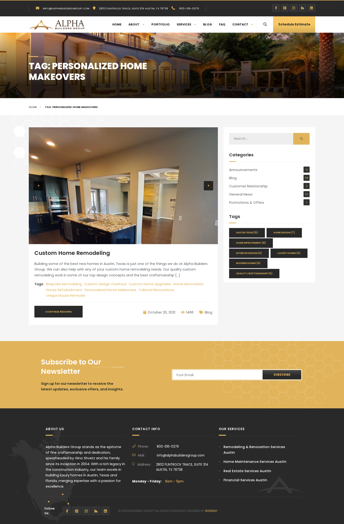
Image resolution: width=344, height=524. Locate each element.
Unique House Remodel (65, 295)
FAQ (222, 24)
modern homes (248, 263)
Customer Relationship (248, 186)
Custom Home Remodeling (72, 253)
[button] (38, 185)
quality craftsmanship (254, 273)
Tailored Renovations (156, 290)
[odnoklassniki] (302, 8)
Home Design (284, 232)
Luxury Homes (289, 253)
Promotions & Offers (246, 202)
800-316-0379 (189, 8)
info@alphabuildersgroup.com (66, 8)
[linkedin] (311, 8)
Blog (207, 24)
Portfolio (160, 24)
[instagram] (293, 8)
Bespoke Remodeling (64, 284)
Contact (240, 24)
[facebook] (276, 8)
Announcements (243, 170)
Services (184, 24)
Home (116, 24)
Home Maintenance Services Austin (254, 461)
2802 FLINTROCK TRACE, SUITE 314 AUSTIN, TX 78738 (182, 467)
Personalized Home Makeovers (110, 290)
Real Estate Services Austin (247, 471)
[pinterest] (285, 8)
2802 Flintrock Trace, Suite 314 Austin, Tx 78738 (133, 8)
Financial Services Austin (245, 480)
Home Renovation (188, 284)
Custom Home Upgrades (150, 284)
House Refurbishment (64, 290)
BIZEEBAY (211, 511)
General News (241, 194)
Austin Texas (247, 232)
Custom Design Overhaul (105, 284)
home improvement (251, 243)
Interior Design (249, 253)
